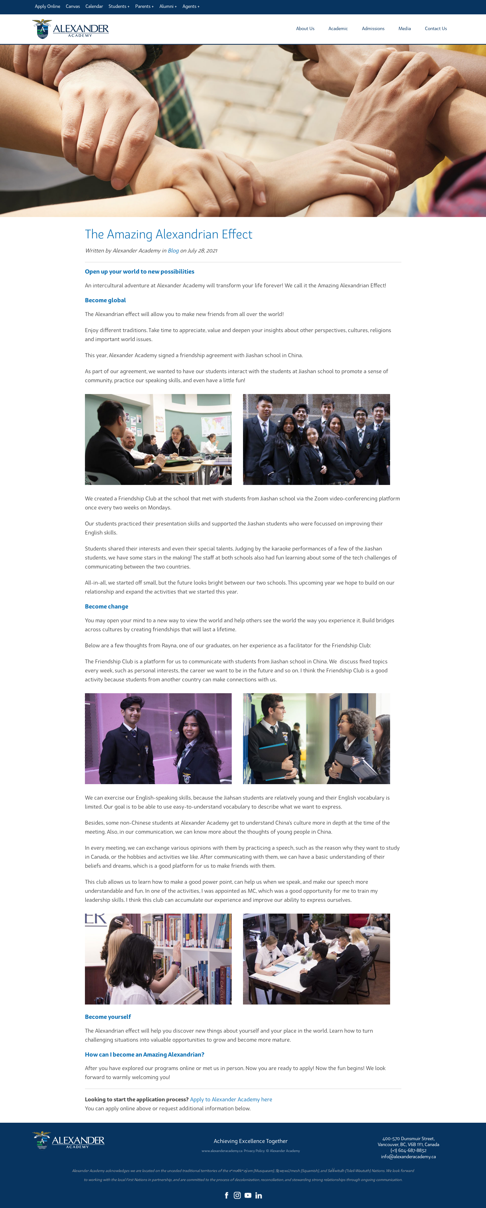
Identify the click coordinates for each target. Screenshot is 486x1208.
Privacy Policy (254, 1151)
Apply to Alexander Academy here (231, 1099)
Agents (189, 6)
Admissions (373, 28)
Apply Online (47, 6)
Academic (338, 28)
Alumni (166, 6)
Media (405, 28)
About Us (305, 28)
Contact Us (436, 28)
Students (117, 6)
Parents (142, 6)
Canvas (73, 6)
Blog (173, 250)
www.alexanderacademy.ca (222, 1151)
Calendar (94, 6)
